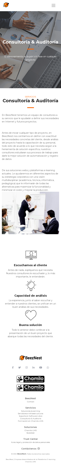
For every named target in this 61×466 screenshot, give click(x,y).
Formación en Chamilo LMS (30, 421)
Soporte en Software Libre (30, 416)
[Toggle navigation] (53, 5)
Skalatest (30, 433)
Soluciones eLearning (30, 411)
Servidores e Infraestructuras (30, 413)
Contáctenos (28, 448)
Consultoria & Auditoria (30, 418)
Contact (30, 401)
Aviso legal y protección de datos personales (30, 442)
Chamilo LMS (30, 430)
